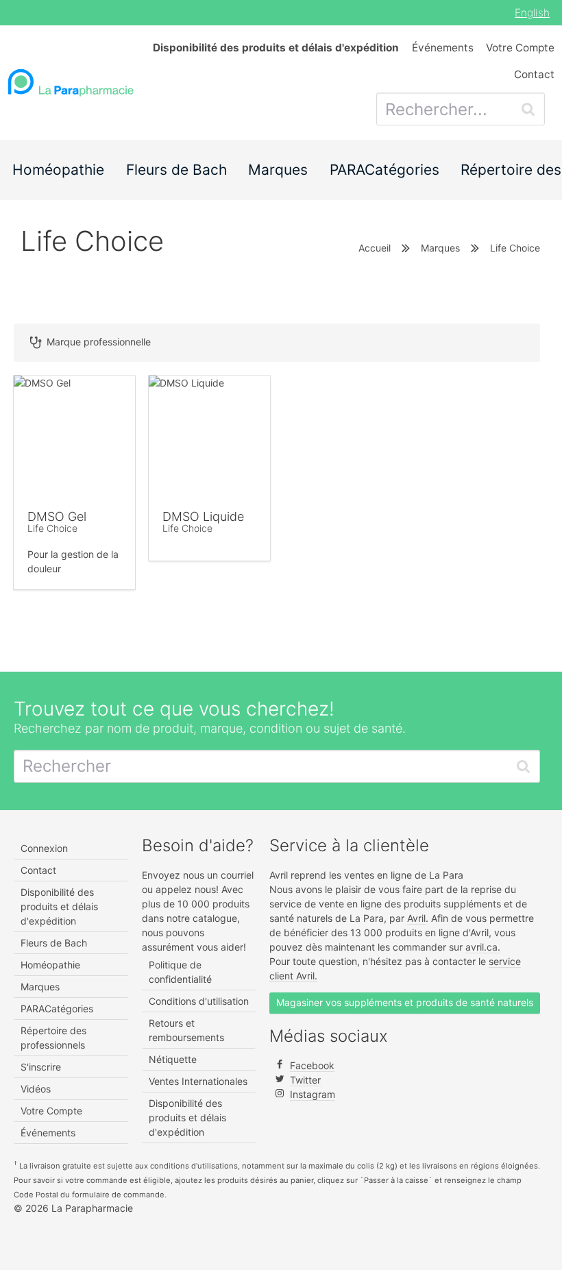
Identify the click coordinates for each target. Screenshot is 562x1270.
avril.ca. (482, 947)
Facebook (312, 1065)
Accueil (374, 248)
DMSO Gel (56, 516)
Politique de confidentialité (180, 972)
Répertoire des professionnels (53, 1038)
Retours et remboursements (186, 1030)
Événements (443, 47)
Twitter (305, 1080)
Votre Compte (520, 47)
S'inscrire (41, 1067)
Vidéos (36, 1089)
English (532, 12)
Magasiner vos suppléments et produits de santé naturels (404, 1002)
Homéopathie (58, 169)
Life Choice (52, 528)
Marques (278, 169)
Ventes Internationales (198, 1081)
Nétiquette (173, 1059)
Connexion (44, 848)
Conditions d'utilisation (199, 1001)
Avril (416, 918)
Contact (534, 74)
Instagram (312, 1094)
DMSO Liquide (203, 516)
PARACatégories (384, 169)
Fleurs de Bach (176, 169)
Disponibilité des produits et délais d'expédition (59, 906)
